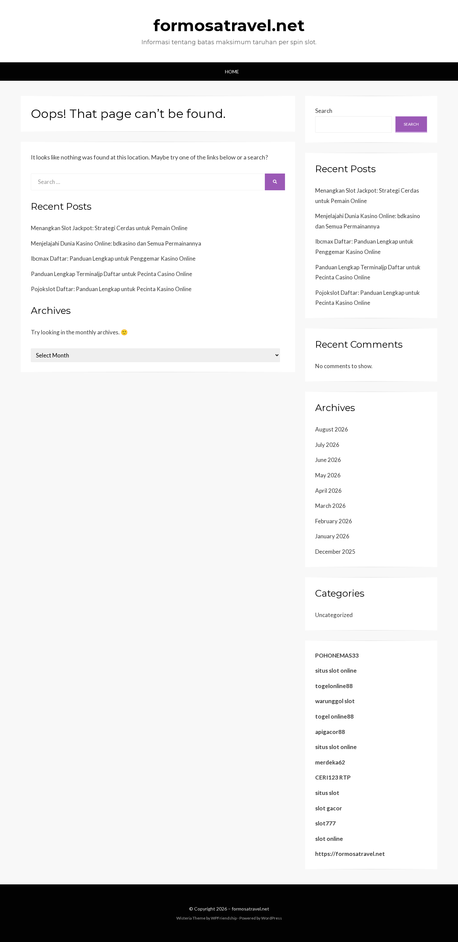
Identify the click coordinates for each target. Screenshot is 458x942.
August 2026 (331, 429)
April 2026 (328, 490)
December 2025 (335, 551)
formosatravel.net (229, 25)
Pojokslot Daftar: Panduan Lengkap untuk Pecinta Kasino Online (111, 288)
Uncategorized (334, 614)
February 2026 (333, 521)
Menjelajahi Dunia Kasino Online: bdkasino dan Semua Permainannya (116, 243)
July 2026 (327, 444)
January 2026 (332, 536)
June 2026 (328, 459)
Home (232, 71)
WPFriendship (224, 918)
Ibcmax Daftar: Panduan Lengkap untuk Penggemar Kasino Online (113, 258)
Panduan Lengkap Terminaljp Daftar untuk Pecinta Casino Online (111, 273)
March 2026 (330, 505)
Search (323, 110)
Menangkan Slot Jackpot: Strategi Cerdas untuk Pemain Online (109, 227)
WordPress (271, 918)
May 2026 (328, 475)
